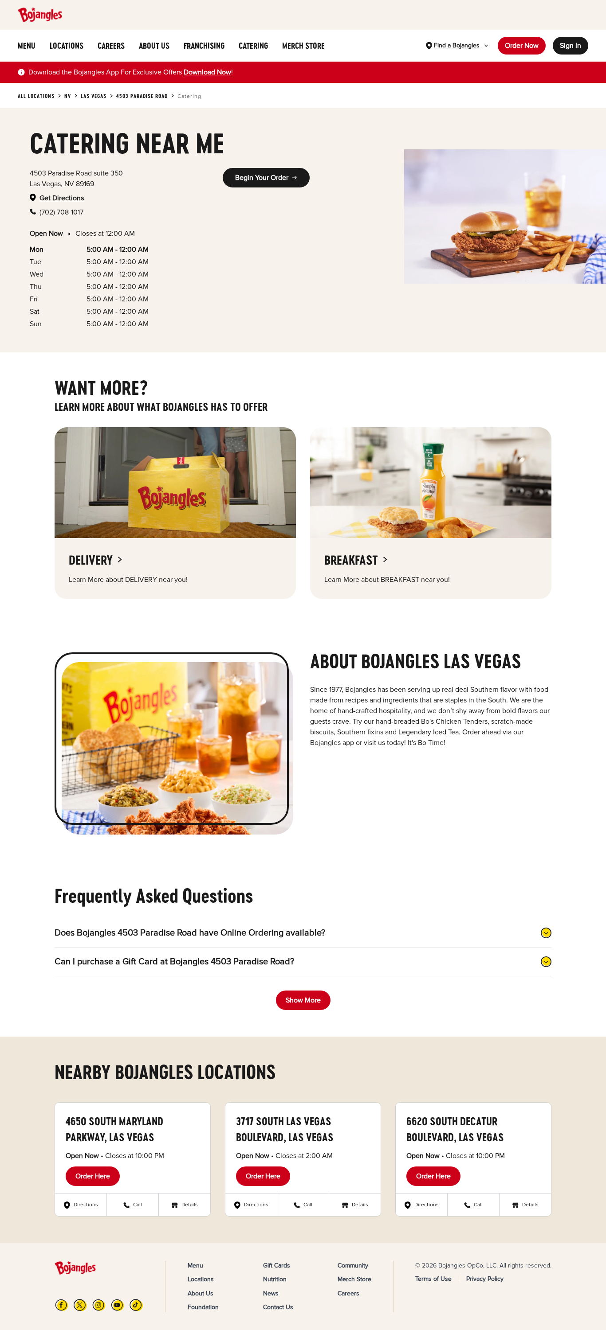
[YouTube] (117, 1305)
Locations (201, 1279)
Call (137, 1204)
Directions (86, 1204)
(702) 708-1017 (61, 212)
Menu (195, 1265)
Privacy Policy (485, 1279)
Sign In (570, 45)
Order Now (522, 45)
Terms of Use (433, 1279)
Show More (303, 1000)
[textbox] (130, 72)
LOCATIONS (66, 46)
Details (189, 1204)
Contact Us (278, 1307)
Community (353, 1265)
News (271, 1293)
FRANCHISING (204, 46)
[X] (80, 1305)
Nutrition (275, 1279)
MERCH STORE (303, 46)
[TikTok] (136, 1305)
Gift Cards (276, 1265)
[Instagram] (99, 1305)
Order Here (92, 1176)
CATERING (253, 46)
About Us (200, 1293)
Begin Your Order (261, 177)
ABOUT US (154, 46)
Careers (348, 1293)
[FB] (62, 1305)
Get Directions (61, 198)
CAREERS (111, 46)
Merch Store (354, 1279)
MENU (26, 46)
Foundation (203, 1307)
